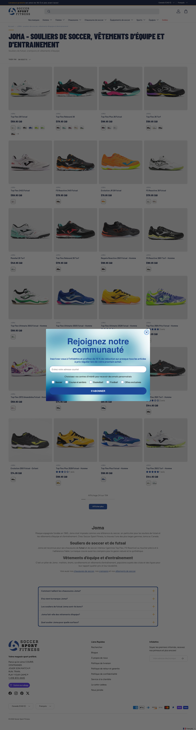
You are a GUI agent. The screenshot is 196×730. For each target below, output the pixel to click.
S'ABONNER (98, 391)
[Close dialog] (146, 332)
